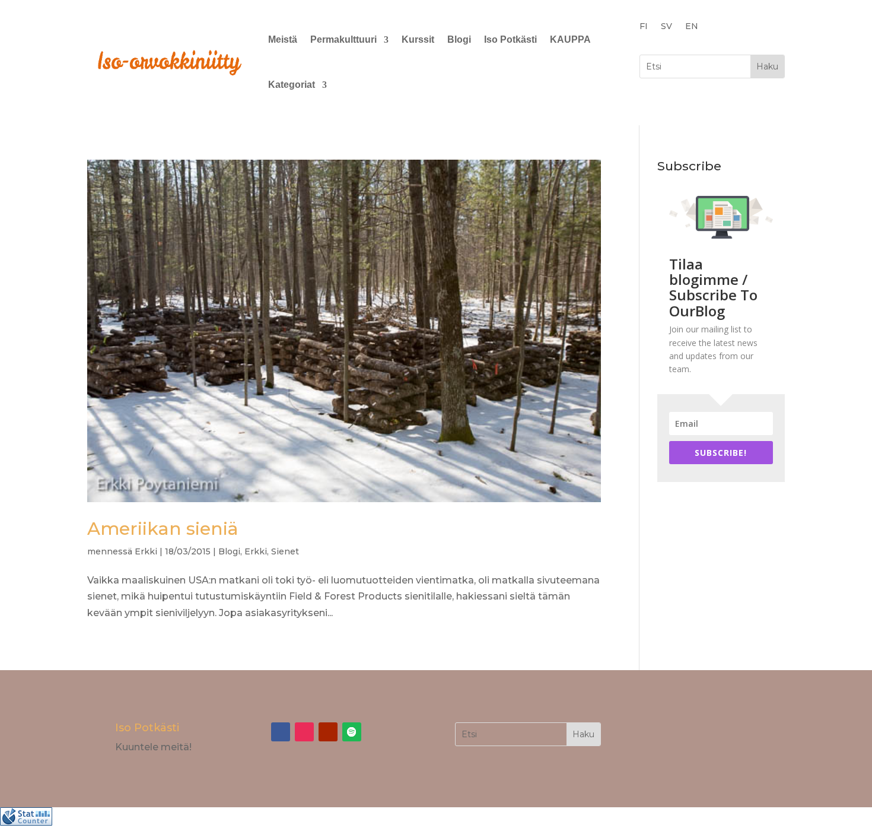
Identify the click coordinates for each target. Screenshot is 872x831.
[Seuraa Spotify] (351, 731)
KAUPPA (570, 39)
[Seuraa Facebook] (280, 731)
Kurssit (418, 39)
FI (643, 26)
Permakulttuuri (343, 39)
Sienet (285, 551)
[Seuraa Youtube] (328, 731)
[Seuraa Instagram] (304, 731)
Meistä (282, 39)
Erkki (146, 551)
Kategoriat (291, 85)
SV (666, 26)
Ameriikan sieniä (162, 529)
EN (691, 26)
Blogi (459, 39)
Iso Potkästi (510, 39)
